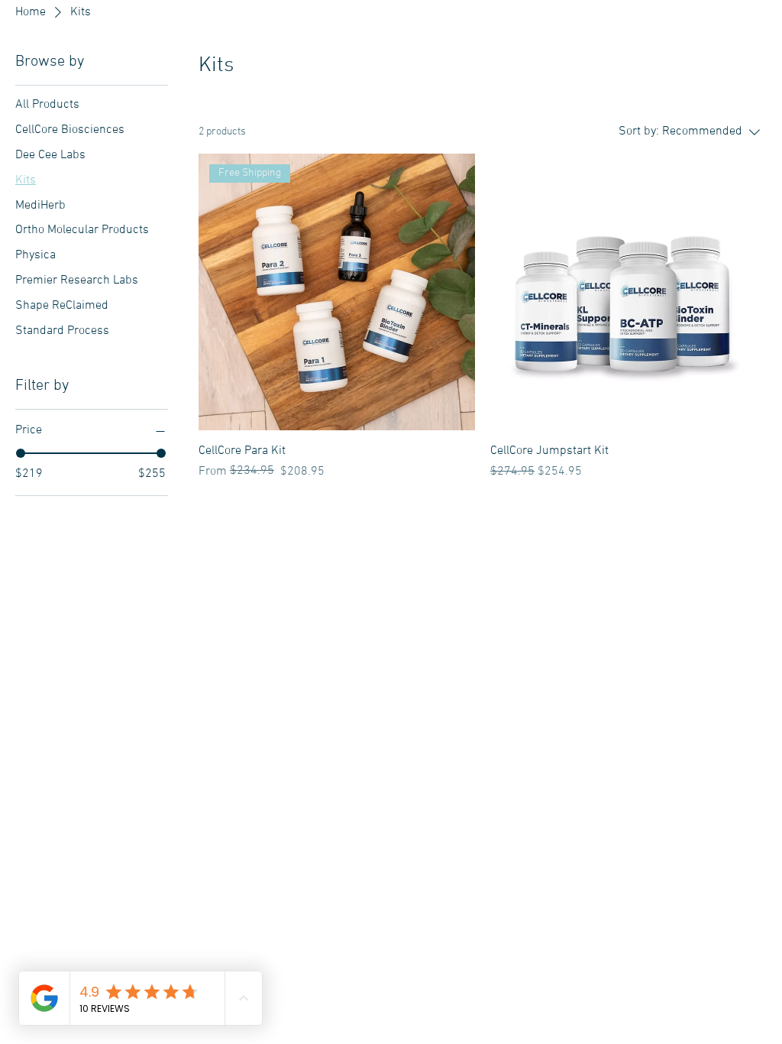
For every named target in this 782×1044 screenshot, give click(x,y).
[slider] (20, 453)
